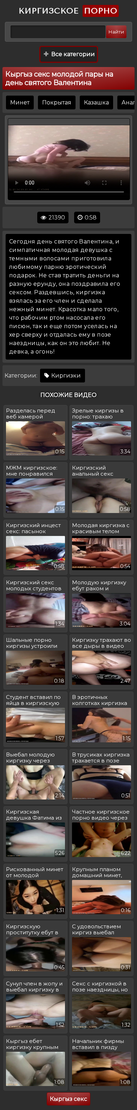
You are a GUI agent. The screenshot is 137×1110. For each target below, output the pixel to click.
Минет (20, 102)
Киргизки (65, 375)
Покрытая (56, 102)
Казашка (96, 102)
